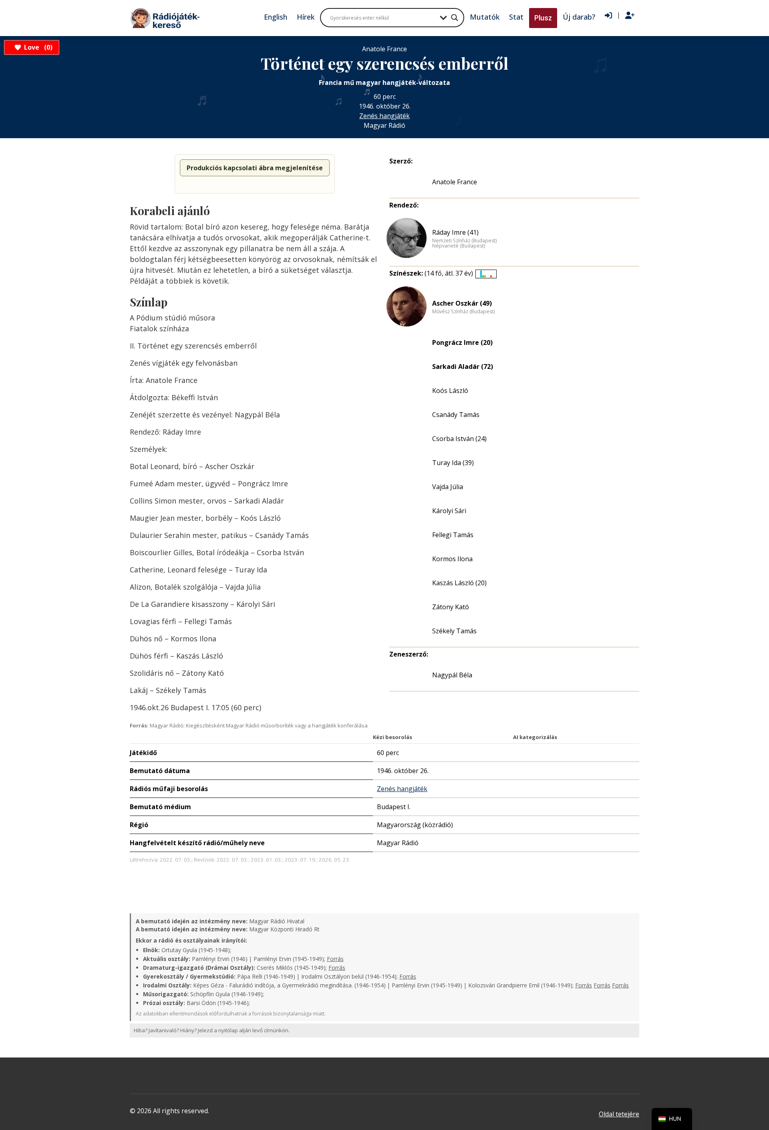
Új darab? (579, 17)
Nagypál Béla (452, 675)
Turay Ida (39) (453, 462)
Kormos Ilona (452, 558)
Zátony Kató (450, 606)
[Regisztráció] (629, 15)
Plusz (543, 18)
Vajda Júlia (447, 486)
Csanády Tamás (455, 414)
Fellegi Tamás (452, 534)
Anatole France (454, 181)
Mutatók (484, 17)
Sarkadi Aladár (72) (462, 366)
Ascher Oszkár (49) (462, 303)
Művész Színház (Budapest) (463, 311)
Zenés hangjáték (384, 115)
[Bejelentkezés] (608, 15)
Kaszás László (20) (459, 582)
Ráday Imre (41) (455, 232)
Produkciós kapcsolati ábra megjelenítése (255, 167)
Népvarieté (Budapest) (458, 246)
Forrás (335, 959)
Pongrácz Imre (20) (462, 342)
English (275, 17)
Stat (516, 17)
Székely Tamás (454, 630)
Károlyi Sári (449, 510)
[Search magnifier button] (454, 17)
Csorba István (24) (459, 438)
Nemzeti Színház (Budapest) (464, 241)
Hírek (305, 17)
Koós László (450, 390)
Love (37, 47)
